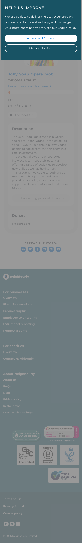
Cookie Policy (67, 28)
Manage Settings (41, 48)
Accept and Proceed (41, 38)
